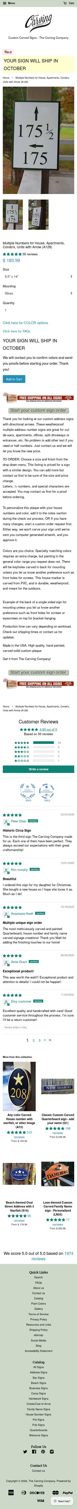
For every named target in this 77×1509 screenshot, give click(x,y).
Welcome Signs (38, 1435)
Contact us (38, 1293)
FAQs (38, 1282)
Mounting (9, 286)
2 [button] (33, 1040)
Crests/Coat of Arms (39, 1404)
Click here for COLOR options (25, 322)
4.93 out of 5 (48, 729)
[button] (13, 254)
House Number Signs (38, 1414)
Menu (11, 3)
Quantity (9, 302)
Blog (38, 1345)
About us (38, 1288)
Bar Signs (38, 1377)
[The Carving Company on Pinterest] (43, 1452)
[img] (12, 814)
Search (38, 1277)
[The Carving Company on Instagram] (52, 1452)
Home (6, 77)
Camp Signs (38, 1393)
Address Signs (38, 1372)
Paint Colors (38, 1303)
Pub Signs (38, 1425)
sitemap (38, 1335)
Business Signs (38, 1388)
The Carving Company (42, 1481)
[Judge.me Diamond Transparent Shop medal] (46, 791)
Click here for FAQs (16, 331)
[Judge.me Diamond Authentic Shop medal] (27, 791)
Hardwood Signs (38, 1398)
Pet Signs (38, 1419)
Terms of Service (38, 1314)
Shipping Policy (38, 1330)
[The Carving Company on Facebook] (34, 1452)
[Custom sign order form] (38, 410)
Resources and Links (38, 1324)
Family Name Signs (38, 1409)
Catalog (38, 1298)
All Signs (38, 1367)
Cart (71, 3)
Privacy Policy (38, 1319)
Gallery (38, 1309)
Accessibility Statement (38, 1351)
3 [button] (39, 1040)
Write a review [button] (38, 769)
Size (6, 269)
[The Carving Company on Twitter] (25, 1452)
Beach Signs (38, 1383)
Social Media (38, 1340)
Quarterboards (38, 1430)
